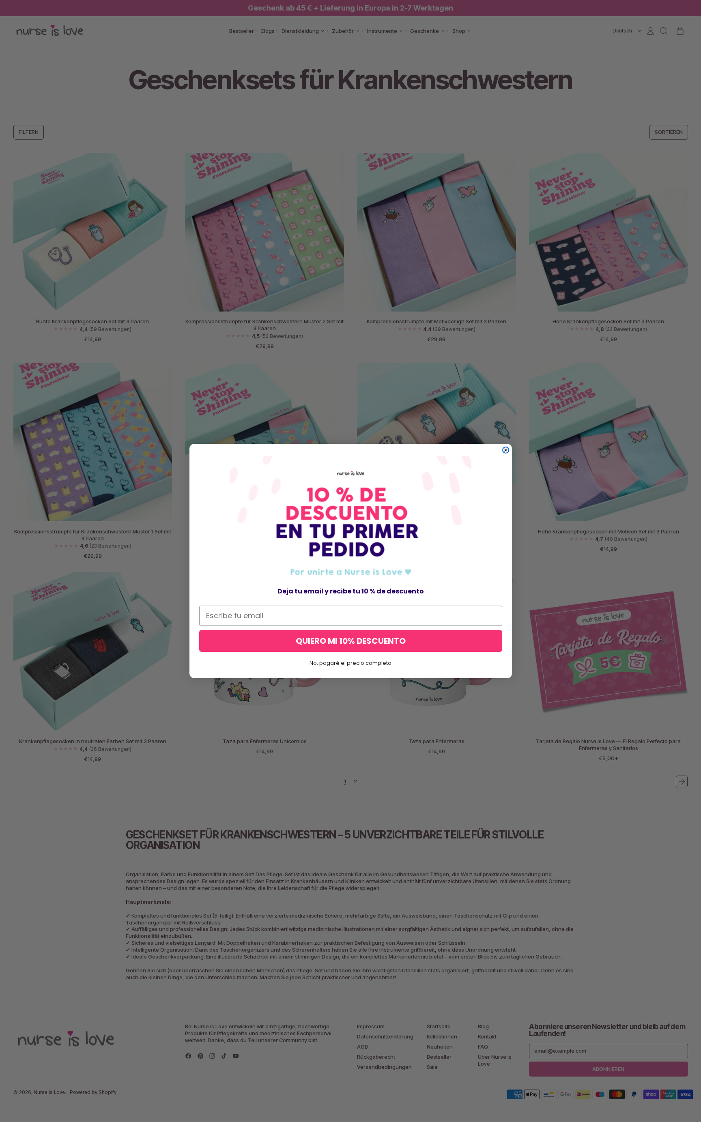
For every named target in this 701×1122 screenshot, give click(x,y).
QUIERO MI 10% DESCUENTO (351, 641)
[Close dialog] (506, 450)
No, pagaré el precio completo (350, 663)
